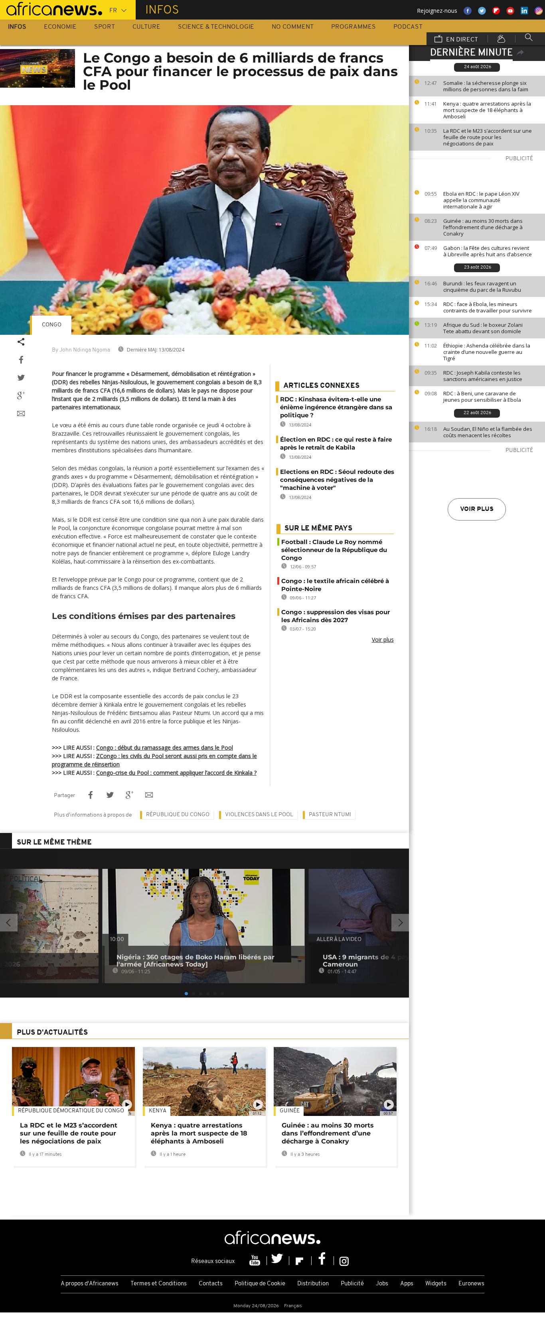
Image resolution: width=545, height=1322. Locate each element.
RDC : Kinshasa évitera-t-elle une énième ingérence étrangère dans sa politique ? (336, 407)
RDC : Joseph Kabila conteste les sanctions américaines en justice (482, 375)
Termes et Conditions (158, 1284)
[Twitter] (278, 1260)
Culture (146, 27)
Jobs (382, 1284)
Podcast (408, 27)
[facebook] (323, 1260)
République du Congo (177, 815)
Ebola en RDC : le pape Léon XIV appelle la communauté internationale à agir (481, 200)
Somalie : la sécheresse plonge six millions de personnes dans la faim (485, 86)
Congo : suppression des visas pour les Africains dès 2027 (335, 616)
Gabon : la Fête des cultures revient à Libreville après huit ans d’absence (487, 251)
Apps (406, 1284)
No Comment (293, 27)
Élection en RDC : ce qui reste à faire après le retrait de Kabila (336, 443)
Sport (104, 27)
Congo (51, 325)
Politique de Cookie (260, 1284)
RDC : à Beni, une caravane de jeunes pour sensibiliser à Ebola (482, 396)
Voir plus (477, 509)
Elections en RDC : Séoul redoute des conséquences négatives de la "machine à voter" (337, 479)
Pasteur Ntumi (330, 815)
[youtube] (256, 1260)
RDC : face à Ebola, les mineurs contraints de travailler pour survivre (487, 307)
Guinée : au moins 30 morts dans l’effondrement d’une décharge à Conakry (483, 227)
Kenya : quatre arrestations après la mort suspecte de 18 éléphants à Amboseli (487, 110)
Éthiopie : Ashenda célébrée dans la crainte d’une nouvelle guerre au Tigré (486, 351)
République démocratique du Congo (71, 1111)
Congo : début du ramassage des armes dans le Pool (164, 747)
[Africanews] (51, 8)
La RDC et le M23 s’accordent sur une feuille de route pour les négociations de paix (487, 137)
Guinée (290, 1111)
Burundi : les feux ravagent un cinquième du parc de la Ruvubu (482, 286)
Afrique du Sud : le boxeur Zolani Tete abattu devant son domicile (483, 328)
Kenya (157, 1111)
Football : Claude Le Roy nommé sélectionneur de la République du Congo (334, 550)
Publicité (352, 1284)
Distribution (313, 1284)
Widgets (435, 1284)
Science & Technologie (216, 27)
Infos (17, 27)
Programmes (353, 27)
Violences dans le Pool (259, 815)
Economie (60, 27)
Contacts (211, 1284)
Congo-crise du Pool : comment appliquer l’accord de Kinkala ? (176, 772)
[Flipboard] (300, 1260)
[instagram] (344, 1260)
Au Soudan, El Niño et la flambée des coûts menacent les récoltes (487, 432)
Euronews (471, 1284)
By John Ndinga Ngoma (81, 350)
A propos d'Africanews (89, 1284)
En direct (461, 40)
